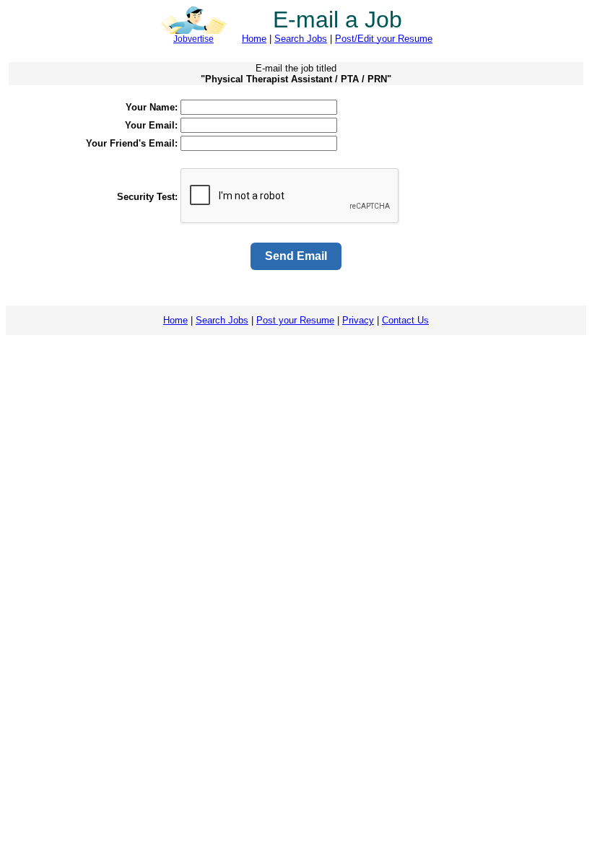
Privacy (358, 320)
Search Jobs (300, 38)
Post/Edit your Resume (383, 38)
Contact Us (405, 320)
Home (254, 38)
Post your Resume (295, 320)
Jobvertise (193, 39)
